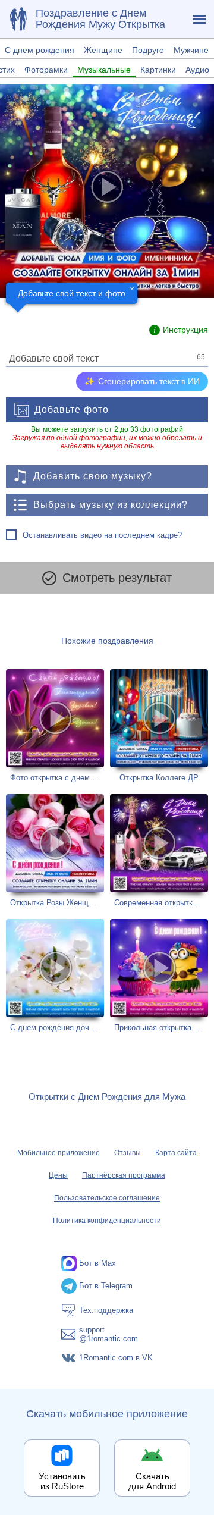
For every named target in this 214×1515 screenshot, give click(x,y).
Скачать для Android (152, 1481)
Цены (58, 1175)
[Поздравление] (18, 19)
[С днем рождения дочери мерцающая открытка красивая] (55, 975)
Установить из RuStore (62, 1481)
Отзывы (127, 1153)
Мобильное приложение (58, 1153)
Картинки (158, 69)
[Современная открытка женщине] (159, 850)
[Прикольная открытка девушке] (159, 975)
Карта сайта (176, 1153)
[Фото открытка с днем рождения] (55, 725)
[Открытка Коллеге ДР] (159, 725)
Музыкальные (104, 69)
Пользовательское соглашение (107, 1198)
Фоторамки (46, 69)
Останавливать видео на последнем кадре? (102, 535)
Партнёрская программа (123, 1175)
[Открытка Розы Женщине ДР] (55, 850)
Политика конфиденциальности (107, 1220)
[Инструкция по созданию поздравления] (178, 330)
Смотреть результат (117, 577)
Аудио (197, 69)
